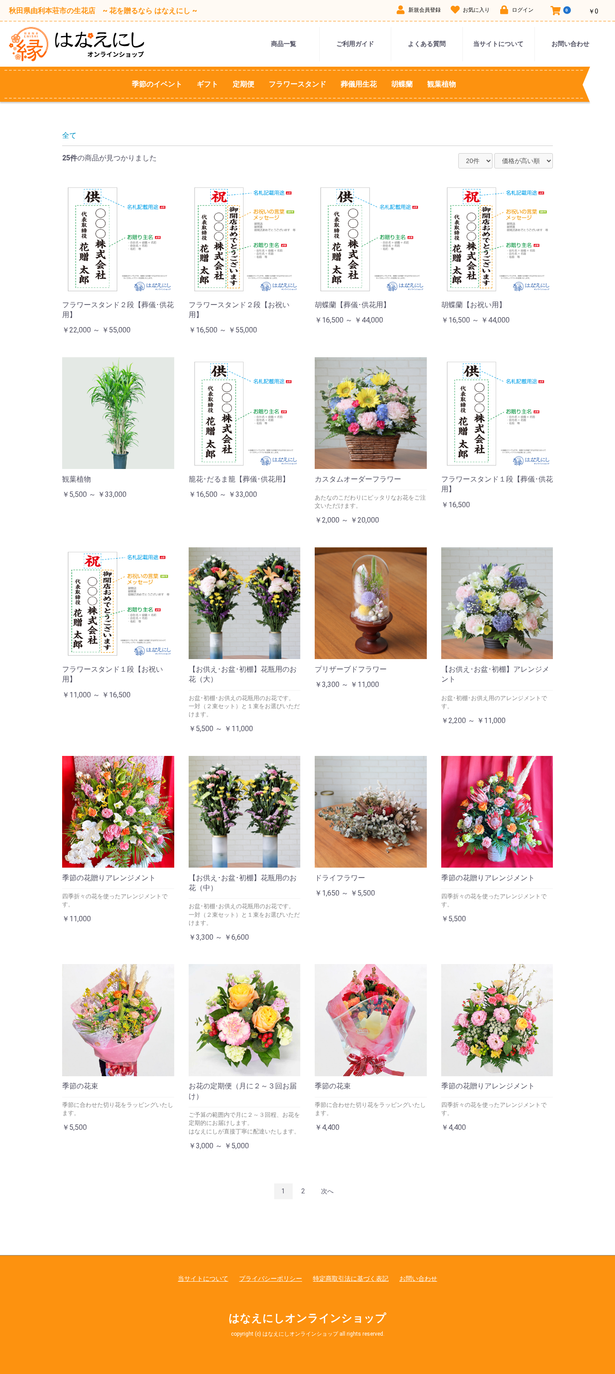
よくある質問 (427, 43)
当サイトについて (498, 43)
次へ (327, 1191)
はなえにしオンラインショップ (307, 1318)
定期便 (243, 84)
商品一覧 (283, 43)
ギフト (207, 84)
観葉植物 (441, 84)
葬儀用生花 (359, 84)
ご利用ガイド (355, 43)
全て (69, 135)
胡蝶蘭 (402, 84)
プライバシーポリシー (270, 1278)
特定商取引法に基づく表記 (351, 1278)
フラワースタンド (297, 84)
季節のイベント (157, 84)
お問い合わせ (570, 43)
